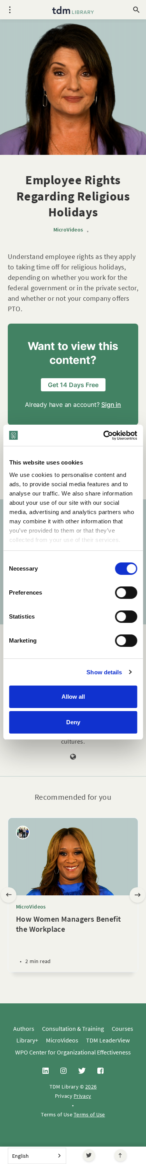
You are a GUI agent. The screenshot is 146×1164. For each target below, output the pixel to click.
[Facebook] (100, 1071)
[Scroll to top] (120, 1155)
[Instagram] (63, 1071)
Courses (122, 1028)
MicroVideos (68, 229)
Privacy (82, 1095)
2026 (91, 1086)
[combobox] (37, 1156)
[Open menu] (9, 9)
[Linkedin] (45, 1071)
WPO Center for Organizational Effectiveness (73, 1052)
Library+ (27, 1040)
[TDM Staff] (23, 832)
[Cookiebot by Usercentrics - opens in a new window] (104, 435)
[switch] (126, 592)
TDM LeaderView (108, 1040)
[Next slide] (137, 895)
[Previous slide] (8, 895)
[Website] (73, 757)
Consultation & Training (73, 1028)
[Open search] (136, 9)
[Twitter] (89, 1155)
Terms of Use (89, 1114)
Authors (23, 1028)
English (20, 1155)
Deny (73, 722)
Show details (104, 672)
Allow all (73, 696)
